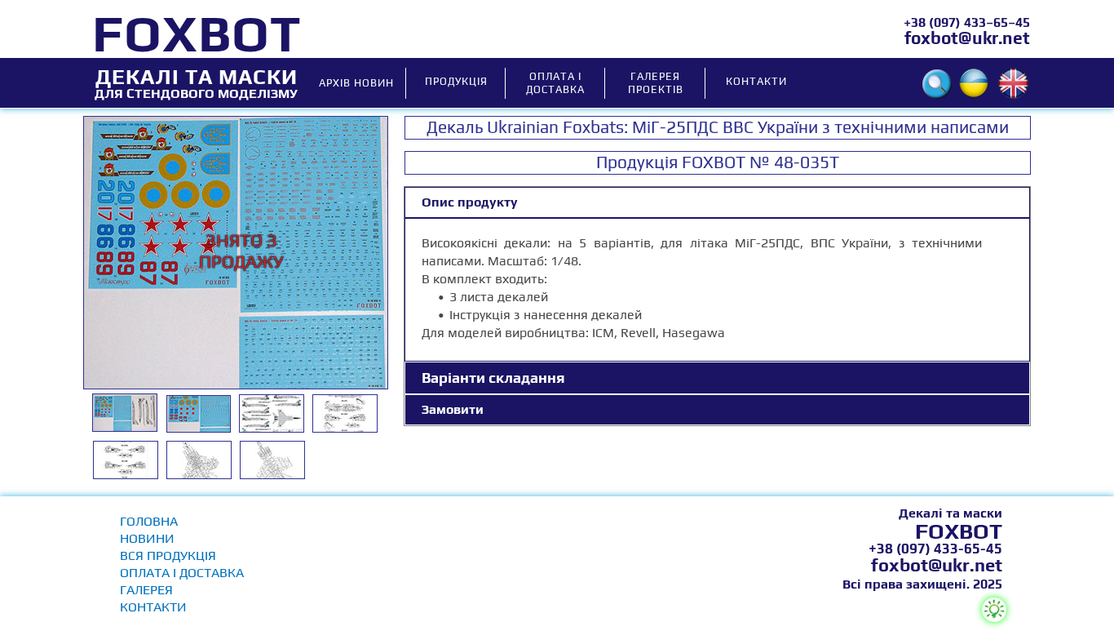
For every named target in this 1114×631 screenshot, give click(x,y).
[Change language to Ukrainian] (973, 83)
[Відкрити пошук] (937, 84)
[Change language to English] (1013, 83)
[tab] (717, 202)
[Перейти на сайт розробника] (994, 610)
